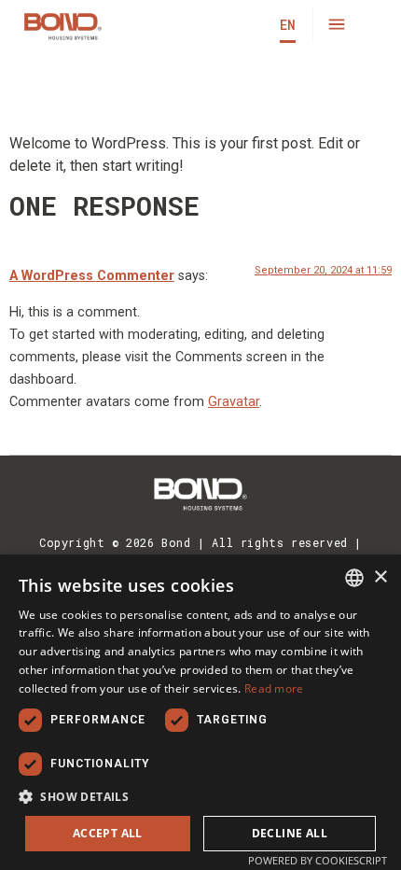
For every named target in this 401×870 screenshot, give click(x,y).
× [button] (380, 577)
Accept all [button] (108, 833)
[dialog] (200, 712)
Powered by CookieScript (317, 860)
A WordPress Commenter (91, 276)
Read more (274, 688)
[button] (336, 25)
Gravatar (233, 402)
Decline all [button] (289, 833)
